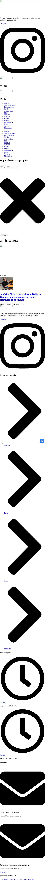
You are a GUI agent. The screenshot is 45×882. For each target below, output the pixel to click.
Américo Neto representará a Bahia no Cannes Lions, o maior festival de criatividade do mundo (21, 297)
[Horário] (22, 700)
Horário (2, 702)
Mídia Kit (3, 872)
